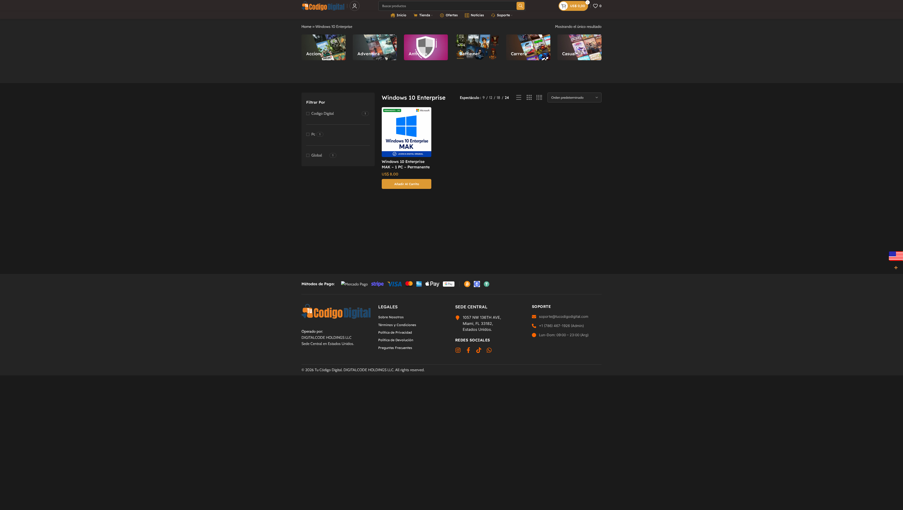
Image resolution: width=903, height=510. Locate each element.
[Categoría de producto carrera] (528, 47)
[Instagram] (458, 351)
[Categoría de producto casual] (579, 47)
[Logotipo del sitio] (323, 5)
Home (306, 26)
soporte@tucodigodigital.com (563, 316)
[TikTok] (479, 351)
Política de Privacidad (395, 332)
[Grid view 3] (529, 97)
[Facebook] (468, 351)
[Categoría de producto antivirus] (426, 47)
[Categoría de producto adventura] (375, 47)
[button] (406, 184)
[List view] (518, 97)
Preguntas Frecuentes (395, 348)
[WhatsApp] (489, 351)
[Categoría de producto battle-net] (477, 47)
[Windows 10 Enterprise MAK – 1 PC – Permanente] (406, 132)
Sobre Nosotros (391, 317)
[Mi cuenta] (354, 6)
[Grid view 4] (539, 97)
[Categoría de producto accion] (323, 47)
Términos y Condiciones (397, 325)
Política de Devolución (395, 340)
